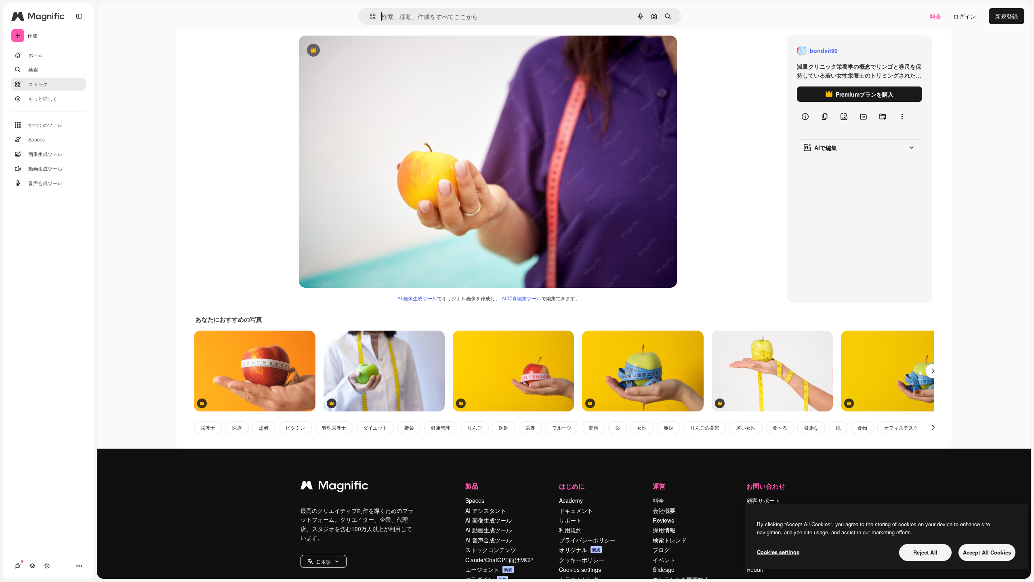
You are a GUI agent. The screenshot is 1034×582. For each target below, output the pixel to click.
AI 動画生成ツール (488, 530)
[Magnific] (334, 487)
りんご (474, 427)
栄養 (530, 427)
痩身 (668, 427)
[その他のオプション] (902, 116)
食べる (780, 427)
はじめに (572, 486)
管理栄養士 (334, 427)
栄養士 (208, 427)
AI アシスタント (485, 510)
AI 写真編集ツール (521, 298)
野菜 (409, 427)
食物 (862, 427)
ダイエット (375, 427)
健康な (811, 427)
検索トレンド (670, 540)
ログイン (964, 16)
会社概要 (664, 510)
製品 (471, 486)
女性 (642, 427)
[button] (324, 561)
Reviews (663, 520)
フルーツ (562, 427)
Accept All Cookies (987, 552)
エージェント (488, 569)
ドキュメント (576, 510)
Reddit (754, 569)
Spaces (474, 500)
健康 (593, 427)
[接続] (17, 565)
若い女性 (746, 427)
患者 (264, 427)
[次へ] (933, 371)
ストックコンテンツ (490, 550)
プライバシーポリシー (587, 540)
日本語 (323, 561)
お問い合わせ (765, 486)
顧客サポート (763, 500)
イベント (664, 560)
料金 (935, 16)
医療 (237, 427)
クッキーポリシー (581, 560)
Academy (571, 500)
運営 (659, 486)
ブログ (661, 550)
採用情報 (664, 530)
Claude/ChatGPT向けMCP (499, 560)
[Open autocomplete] (369, 16)
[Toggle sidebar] (79, 16)
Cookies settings (580, 569)
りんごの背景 (704, 427)
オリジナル (354, 50)
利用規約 (570, 530)
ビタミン (295, 427)
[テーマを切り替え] (46, 565)
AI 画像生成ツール (417, 298)
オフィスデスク (901, 427)
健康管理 (440, 427)
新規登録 (1006, 16)
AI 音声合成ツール (488, 540)
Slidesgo (664, 569)
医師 (504, 427)
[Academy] (32, 565)
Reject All (925, 552)
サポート (570, 520)
